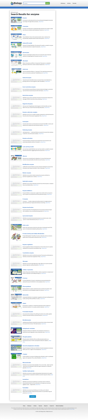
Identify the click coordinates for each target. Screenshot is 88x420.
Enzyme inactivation (28, 207)
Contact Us (52, 405)
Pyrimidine (25, 387)
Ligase (24, 303)
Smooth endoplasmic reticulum (31, 345)
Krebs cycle (26, 225)
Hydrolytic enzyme (28, 181)
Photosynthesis (27, 286)
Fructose (25, 278)
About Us (46, 405)
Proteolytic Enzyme (28, 311)
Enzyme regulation (28, 244)
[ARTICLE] (16, 105)
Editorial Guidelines (59, 405)
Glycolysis (25, 61)
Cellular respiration (28, 269)
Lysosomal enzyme (28, 216)
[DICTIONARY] (16, 364)
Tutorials (74, 3)
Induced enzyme (27, 77)
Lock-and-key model (28, 146)
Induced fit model (27, 43)
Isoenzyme (25, 121)
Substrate (25, 69)
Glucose (25, 156)
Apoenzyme (26, 52)
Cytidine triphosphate (28, 371)
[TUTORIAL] (16, 236)
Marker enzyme (27, 173)
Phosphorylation (27, 337)
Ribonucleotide (27, 362)
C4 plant (25, 354)
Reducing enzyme (27, 130)
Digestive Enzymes (28, 103)
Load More (33, 396)
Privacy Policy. (72, 409)
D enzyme (25, 199)
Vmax (24, 34)
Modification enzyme (28, 164)
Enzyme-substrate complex (30, 112)
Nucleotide (25, 295)
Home (24, 405)
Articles (69, 3)
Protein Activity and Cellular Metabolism (33, 233)
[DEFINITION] (16, 19)
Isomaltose (26, 379)
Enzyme (25, 18)
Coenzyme (25, 26)
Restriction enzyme (28, 95)
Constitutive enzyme (28, 253)
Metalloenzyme (27, 320)
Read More (41, 21)
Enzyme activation (27, 138)
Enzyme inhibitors (27, 190)
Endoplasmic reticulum (29, 328)
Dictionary (63, 3)
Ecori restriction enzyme (29, 87)
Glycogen (25, 261)
